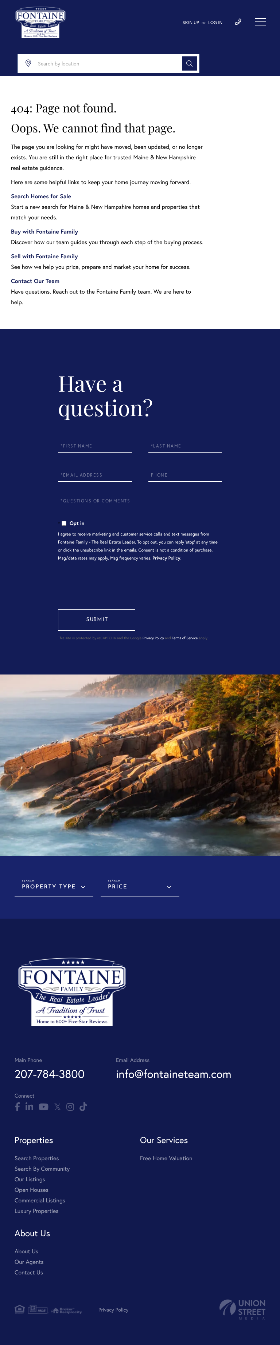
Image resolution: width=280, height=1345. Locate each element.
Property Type (49, 887)
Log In (215, 22)
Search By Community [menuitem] (42, 1169)
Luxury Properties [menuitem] (37, 1211)
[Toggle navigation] (260, 21)
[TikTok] (83, 1107)
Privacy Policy (166, 558)
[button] (189, 63)
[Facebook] (17, 1107)
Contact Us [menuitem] (29, 1272)
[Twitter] (57, 1107)
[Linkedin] (29, 1107)
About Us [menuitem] (26, 1251)
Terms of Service (185, 638)
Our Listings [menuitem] (30, 1179)
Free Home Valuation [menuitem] (166, 1158)
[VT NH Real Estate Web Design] (242, 1310)
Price (118, 887)
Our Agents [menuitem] (29, 1262)
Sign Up (191, 22)
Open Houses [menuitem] (31, 1190)
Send (96, 620)
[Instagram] (70, 1107)
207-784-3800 (50, 1073)
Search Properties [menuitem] (37, 1158)
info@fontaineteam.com (173, 1073)
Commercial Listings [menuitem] (40, 1200)
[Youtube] (43, 1107)
